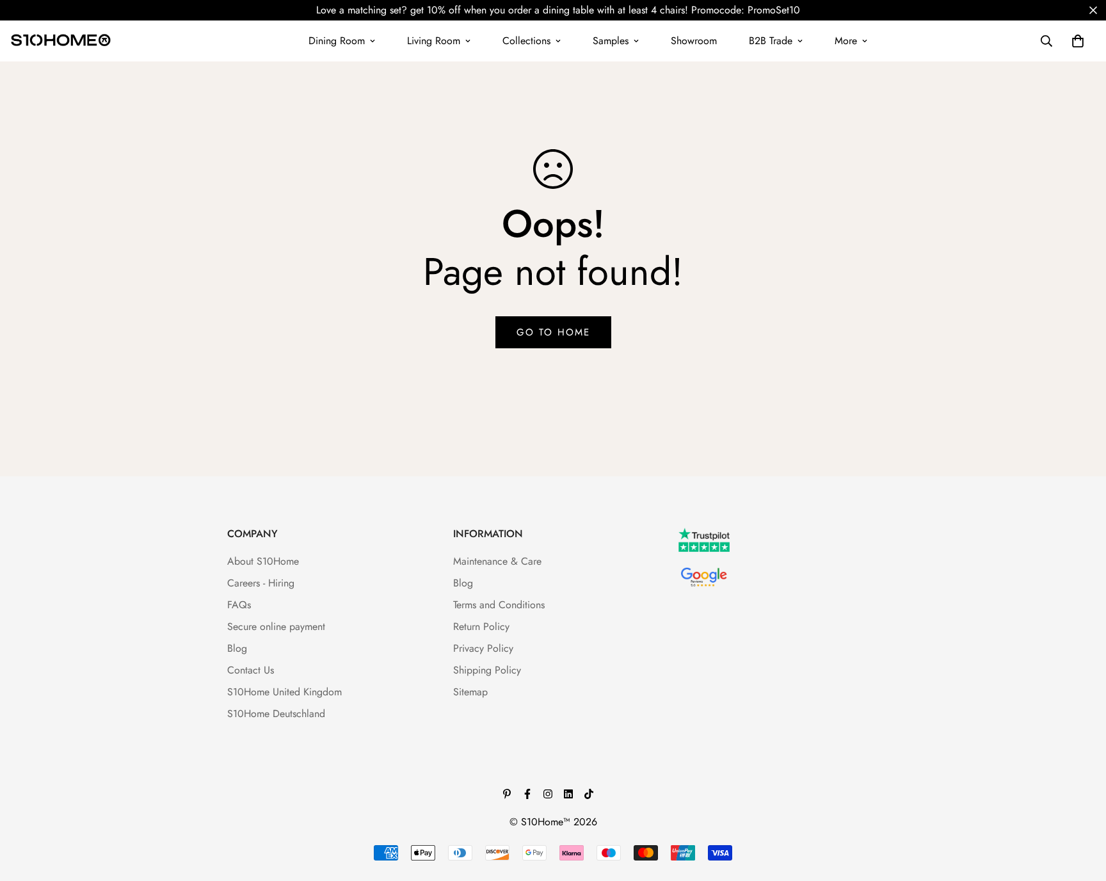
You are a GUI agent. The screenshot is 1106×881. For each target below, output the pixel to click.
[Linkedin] (568, 794)
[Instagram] (548, 794)
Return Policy (481, 626)
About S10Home (263, 561)
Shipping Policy (487, 670)
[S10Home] (61, 41)
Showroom (694, 40)
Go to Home (553, 332)
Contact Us (250, 670)
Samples (611, 40)
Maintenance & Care (497, 561)
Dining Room (337, 40)
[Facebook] (527, 794)
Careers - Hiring (260, 583)
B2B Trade (770, 40)
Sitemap (470, 691)
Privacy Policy (483, 648)
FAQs (239, 604)
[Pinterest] (507, 794)
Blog (237, 648)
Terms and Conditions (499, 604)
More (846, 40)
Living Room (433, 40)
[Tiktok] (589, 794)
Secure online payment (276, 626)
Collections (526, 40)
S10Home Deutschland (276, 713)
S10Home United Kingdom (284, 691)
